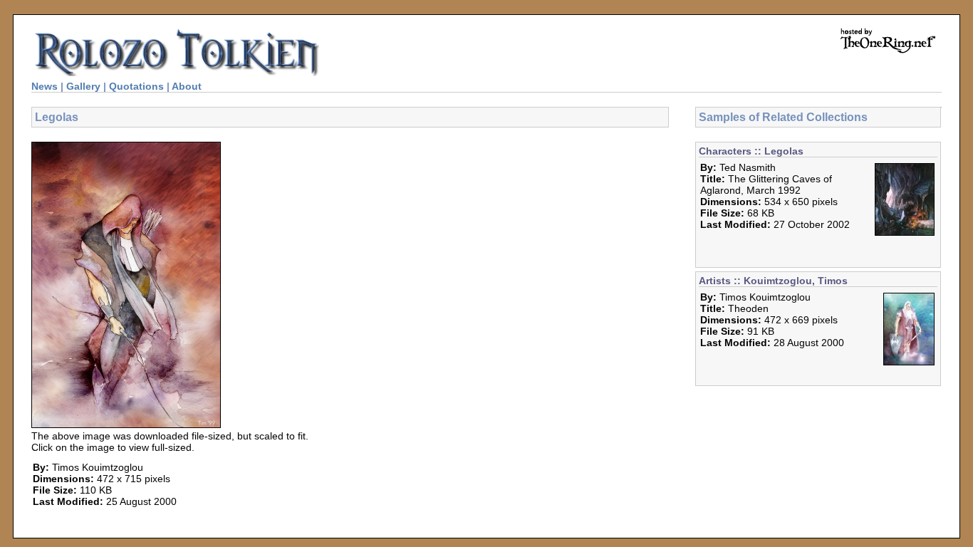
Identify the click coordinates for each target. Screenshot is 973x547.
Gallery (83, 86)
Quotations (136, 86)
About (187, 86)
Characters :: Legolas (751, 151)
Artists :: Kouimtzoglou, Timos (773, 280)
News (44, 86)
